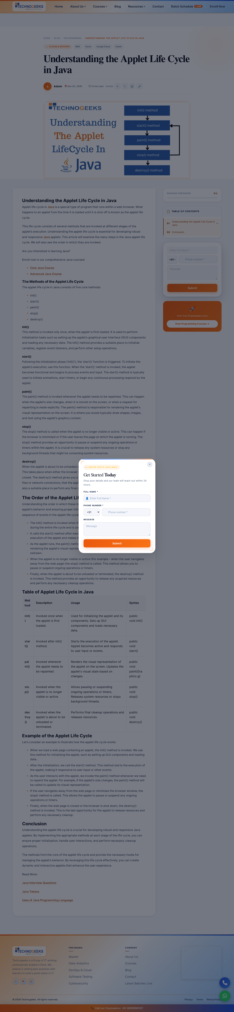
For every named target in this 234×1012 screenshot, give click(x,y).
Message (89, 519)
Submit (117, 543)
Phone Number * (93, 505)
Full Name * (91, 491)
